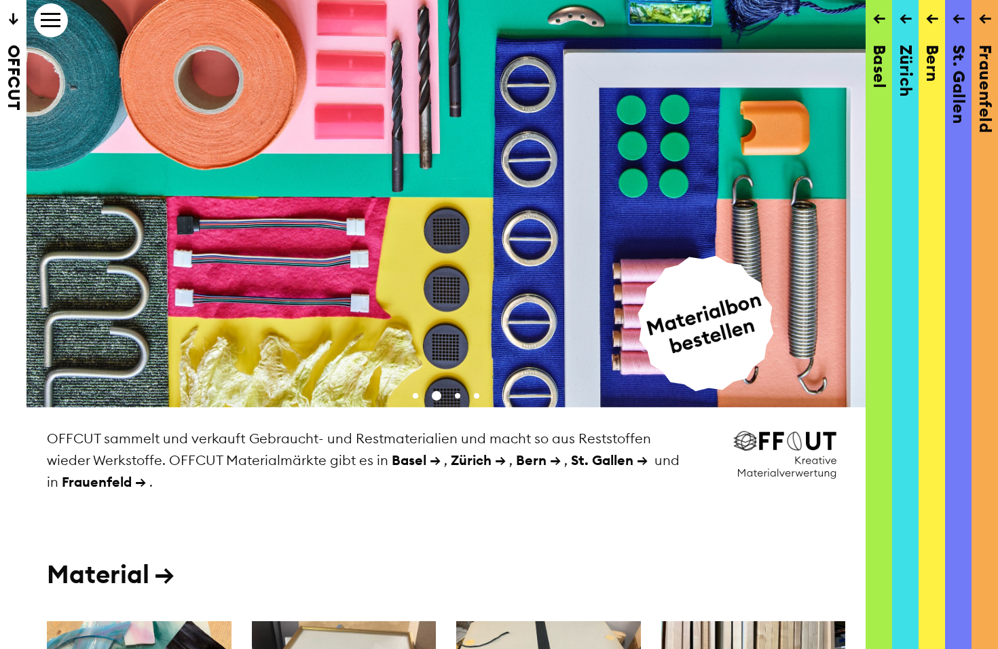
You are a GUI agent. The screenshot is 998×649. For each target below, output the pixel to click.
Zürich (471, 459)
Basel (409, 459)
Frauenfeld (97, 481)
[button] (415, 395)
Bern (531, 459)
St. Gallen (602, 459)
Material (110, 574)
